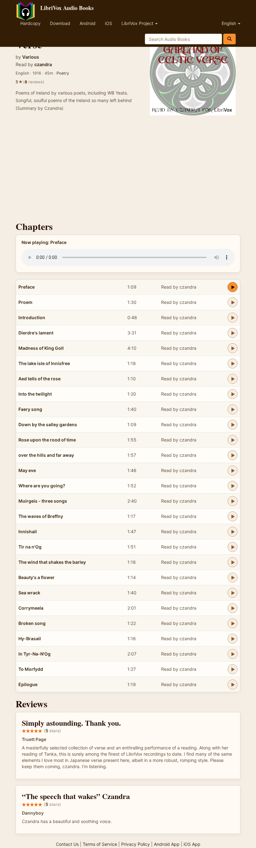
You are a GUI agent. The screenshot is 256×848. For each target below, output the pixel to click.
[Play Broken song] (233, 623)
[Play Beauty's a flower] (233, 577)
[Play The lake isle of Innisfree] (233, 363)
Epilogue (27, 684)
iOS (108, 23)
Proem (25, 302)
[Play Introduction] (233, 318)
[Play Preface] (233, 287)
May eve (27, 470)
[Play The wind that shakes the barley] (233, 562)
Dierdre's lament (35, 332)
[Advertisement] (128, 168)
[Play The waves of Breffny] (233, 516)
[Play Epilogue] (233, 685)
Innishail (27, 531)
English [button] (229, 23)
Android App (167, 844)
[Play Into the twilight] (233, 394)
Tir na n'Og (30, 546)
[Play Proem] (233, 302)
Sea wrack (29, 592)
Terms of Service (100, 844)
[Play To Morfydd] (233, 669)
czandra (43, 64)
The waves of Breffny (40, 516)
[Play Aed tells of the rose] (233, 379)
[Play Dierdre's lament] (233, 333)
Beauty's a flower (36, 577)
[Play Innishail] (233, 532)
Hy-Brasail (29, 638)
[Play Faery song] (233, 409)
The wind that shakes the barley (52, 562)
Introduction (31, 317)
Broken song (32, 623)
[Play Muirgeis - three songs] (233, 501)
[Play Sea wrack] (233, 593)
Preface (26, 287)
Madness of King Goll (41, 348)
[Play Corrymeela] (233, 608)
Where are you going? (41, 485)
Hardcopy (30, 23)
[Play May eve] (233, 470)
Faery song (30, 409)
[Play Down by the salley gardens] (233, 425)
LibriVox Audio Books (67, 8)
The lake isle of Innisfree (44, 363)
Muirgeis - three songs (42, 501)
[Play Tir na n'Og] (233, 547)
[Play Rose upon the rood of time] (233, 440)
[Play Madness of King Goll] (233, 348)
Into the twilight (35, 394)
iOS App (192, 844)
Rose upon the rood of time (47, 439)
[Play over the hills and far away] (233, 455)
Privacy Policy (135, 844)
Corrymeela (30, 608)
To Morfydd (30, 669)
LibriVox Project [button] (138, 23)
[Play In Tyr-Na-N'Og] (233, 654)
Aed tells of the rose (39, 378)
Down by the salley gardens (47, 424)
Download (60, 23)
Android (88, 23)
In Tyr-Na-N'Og (34, 653)
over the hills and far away (46, 455)
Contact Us (67, 844)
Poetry (63, 73)
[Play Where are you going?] (233, 486)
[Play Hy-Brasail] (233, 639)
